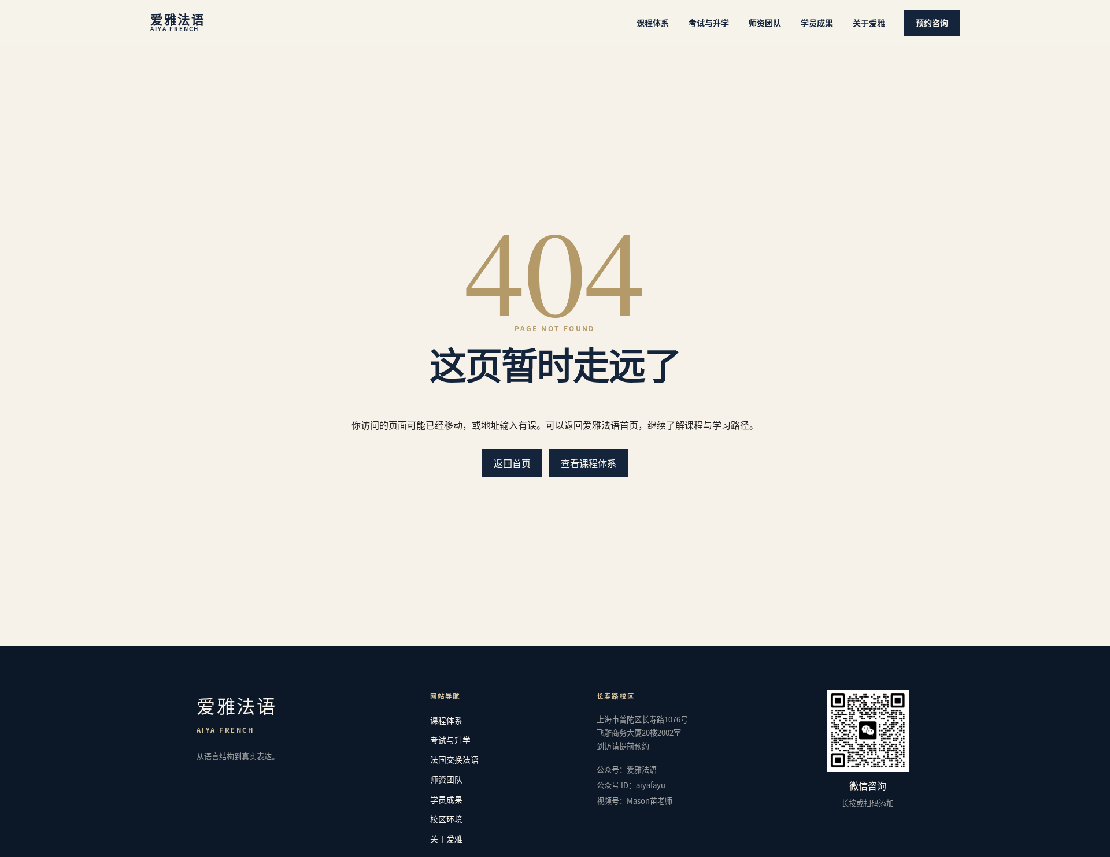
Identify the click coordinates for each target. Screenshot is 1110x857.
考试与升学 (709, 22)
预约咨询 (932, 22)
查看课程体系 (588, 463)
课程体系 (653, 22)
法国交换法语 (454, 759)
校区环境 (446, 819)
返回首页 (512, 463)
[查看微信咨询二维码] (868, 731)
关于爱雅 (869, 22)
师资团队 (765, 22)
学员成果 (817, 22)
